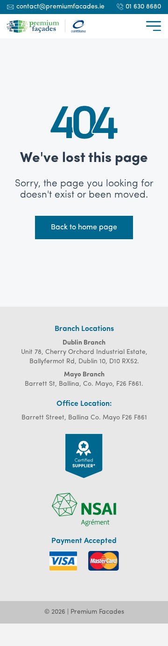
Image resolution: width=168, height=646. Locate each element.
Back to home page (84, 227)
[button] (153, 26)
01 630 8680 (143, 6)
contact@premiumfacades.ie (60, 6)
